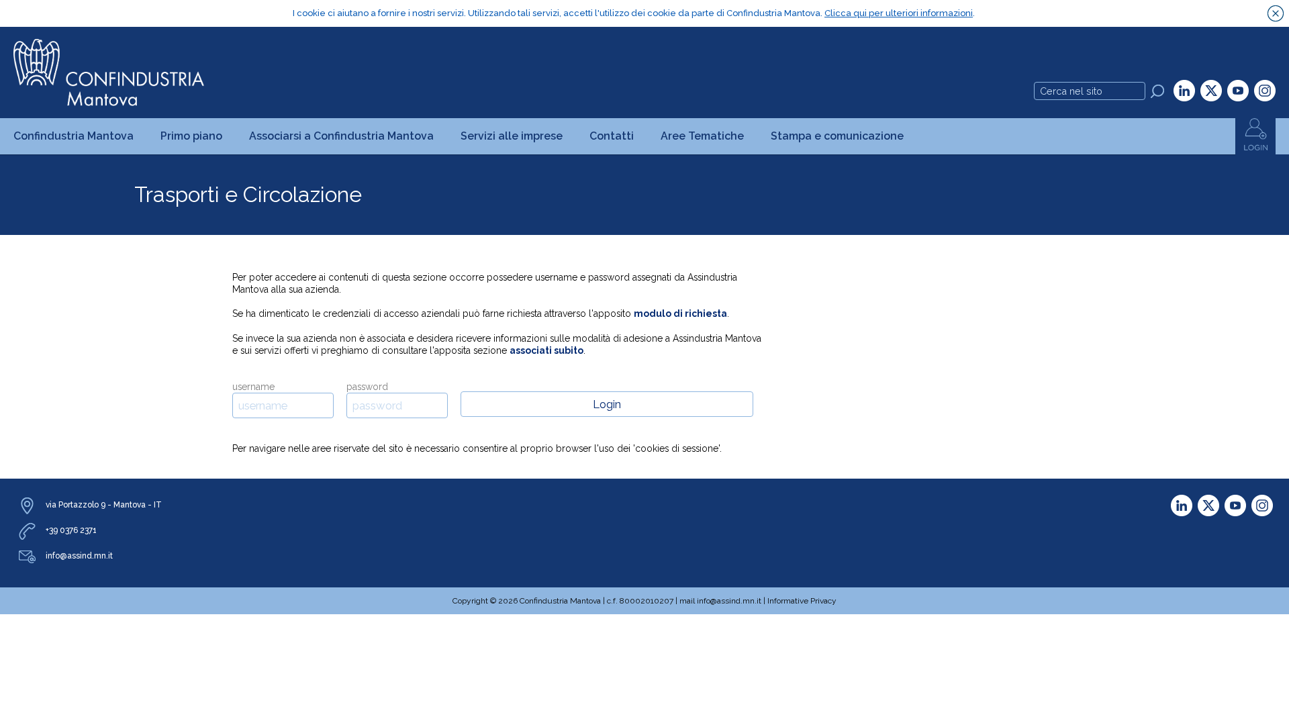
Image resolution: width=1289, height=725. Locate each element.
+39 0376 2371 (71, 530)
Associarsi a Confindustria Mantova (341, 136)
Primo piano (191, 136)
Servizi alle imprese (512, 136)
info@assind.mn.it (79, 556)
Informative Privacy (802, 601)
